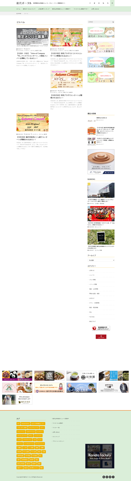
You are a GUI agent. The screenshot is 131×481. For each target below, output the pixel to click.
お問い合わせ (95, 9)
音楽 (40, 50)
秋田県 (32, 459)
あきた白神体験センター (38, 423)
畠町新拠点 (25, 459)
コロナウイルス (31, 431)
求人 (90, 312)
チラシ (30, 435)
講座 (39, 463)
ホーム (18, 9)
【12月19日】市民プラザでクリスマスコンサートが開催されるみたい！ (66, 54)
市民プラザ (72, 50)
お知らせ (91, 270)
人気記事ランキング (43, 9)
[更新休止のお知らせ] (92, 121)
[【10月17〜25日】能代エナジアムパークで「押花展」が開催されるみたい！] (92, 142)
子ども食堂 (26, 451)
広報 (44, 451)
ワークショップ (40, 443)
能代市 (37, 50)
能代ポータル (27, 477)
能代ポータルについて (29, 9)
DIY (18, 423)
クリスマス (20, 50)
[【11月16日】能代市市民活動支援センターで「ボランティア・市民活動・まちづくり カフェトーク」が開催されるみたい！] (92, 131)
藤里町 (34, 463)
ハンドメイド (38, 435)
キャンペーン (20, 431)
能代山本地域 (20, 463)
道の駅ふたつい (34, 467)
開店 (41, 467)
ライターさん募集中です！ (81, 9)
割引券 (19, 451)
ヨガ (35, 439)
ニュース (99, 226)
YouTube (91, 316)
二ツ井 (25, 447)
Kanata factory (25, 423)
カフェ (42, 427)
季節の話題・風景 (94, 293)
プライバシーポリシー (58, 441)
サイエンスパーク (22, 435)
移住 (37, 459)
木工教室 (34, 455)
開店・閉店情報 (100, 203)
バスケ (19, 439)
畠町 (18, 459)
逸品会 (26, 467)
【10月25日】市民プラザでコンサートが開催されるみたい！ (66, 96)
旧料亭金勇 (20, 455)
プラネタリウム (27, 439)
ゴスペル (32, 50)
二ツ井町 (31, 447)
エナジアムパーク (33, 427)
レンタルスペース (29, 443)
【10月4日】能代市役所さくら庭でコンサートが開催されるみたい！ (31, 138)
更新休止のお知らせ (102, 117)
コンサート (26, 50)
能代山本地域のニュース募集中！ (61, 9)
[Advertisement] (32, 86)
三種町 (19, 447)
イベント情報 (43, 29)
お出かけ (91, 298)
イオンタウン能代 (22, 427)
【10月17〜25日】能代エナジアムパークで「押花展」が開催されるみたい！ (105, 140)
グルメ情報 (99, 250)
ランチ (40, 439)
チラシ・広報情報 (94, 303)
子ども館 (33, 451)
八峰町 (42, 447)
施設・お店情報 (93, 289)
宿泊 (39, 451)
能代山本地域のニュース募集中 (61, 418)
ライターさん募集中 (58, 423)
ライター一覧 (56, 427)
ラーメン (19, 443)
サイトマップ (56, 436)
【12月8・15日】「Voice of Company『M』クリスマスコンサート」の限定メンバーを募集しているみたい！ (32, 55)
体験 (37, 447)
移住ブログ (92, 321)
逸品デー (19, 467)
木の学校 (27, 455)
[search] (113, 22)
